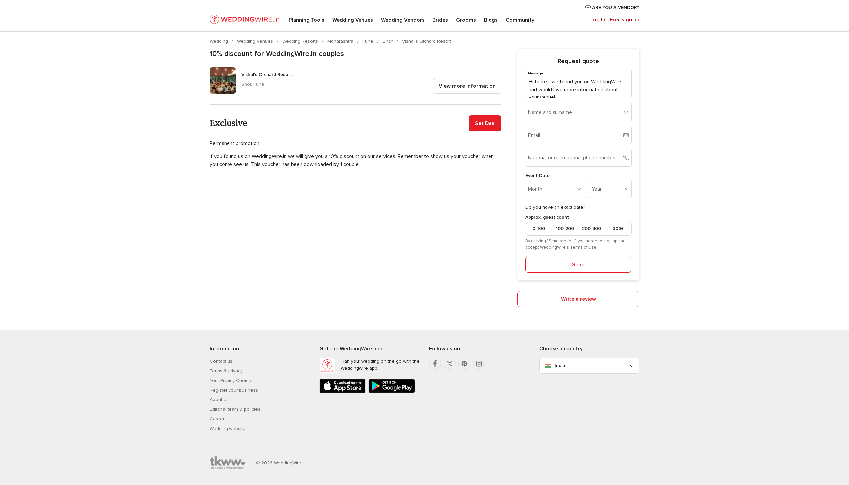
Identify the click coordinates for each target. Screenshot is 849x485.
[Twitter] (450, 364)
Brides (440, 20)
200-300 (591, 228)
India (560, 365)
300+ (618, 228)
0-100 (538, 228)
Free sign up (624, 19)
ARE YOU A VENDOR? (615, 7)
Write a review (578, 299)
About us (219, 399)
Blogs (491, 20)
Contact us (221, 361)
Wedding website (228, 428)
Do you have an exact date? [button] (555, 207)
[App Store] (342, 391)
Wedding (219, 41)
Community (520, 20)
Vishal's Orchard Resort (426, 41)
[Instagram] (479, 364)
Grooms (466, 20)
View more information (467, 86)
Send (578, 264)
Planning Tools (306, 20)
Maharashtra (341, 41)
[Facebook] (435, 364)
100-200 (565, 228)
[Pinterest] (464, 364)
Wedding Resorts (300, 41)
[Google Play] (391, 391)
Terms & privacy (226, 371)
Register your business (234, 390)
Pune (368, 41)
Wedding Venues (352, 20)
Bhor (388, 41)
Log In (597, 19)
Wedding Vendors (402, 20)
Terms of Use (583, 247)
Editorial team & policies (235, 409)
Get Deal (485, 123)
